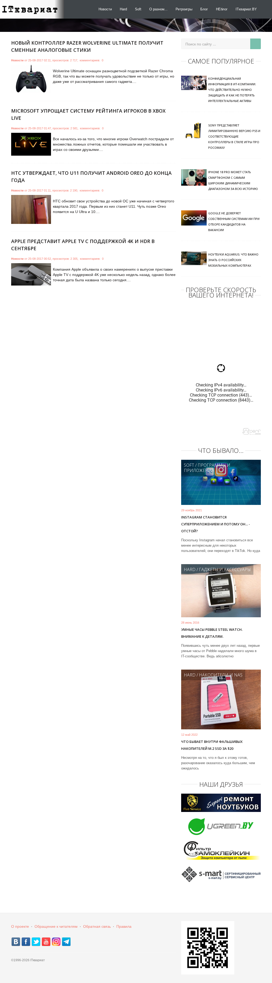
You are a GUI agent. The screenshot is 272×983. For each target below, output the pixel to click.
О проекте (20, 926)
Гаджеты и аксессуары (225, 569)
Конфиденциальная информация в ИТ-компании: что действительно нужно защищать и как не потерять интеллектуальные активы (232, 89)
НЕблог (222, 9)
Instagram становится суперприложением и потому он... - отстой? (215, 524)
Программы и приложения (207, 467)
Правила (123, 926)
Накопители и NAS (221, 675)
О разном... (158, 9)
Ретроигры (184, 9)
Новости (105, 9)
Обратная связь (97, 926)
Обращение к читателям (56, 926)
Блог (204, 9)
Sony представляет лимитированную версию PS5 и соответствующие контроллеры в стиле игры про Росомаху (234, 136)
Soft (138, 9)
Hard (123, 9)
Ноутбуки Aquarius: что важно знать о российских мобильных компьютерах (233, 259)
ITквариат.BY (246, 9)
